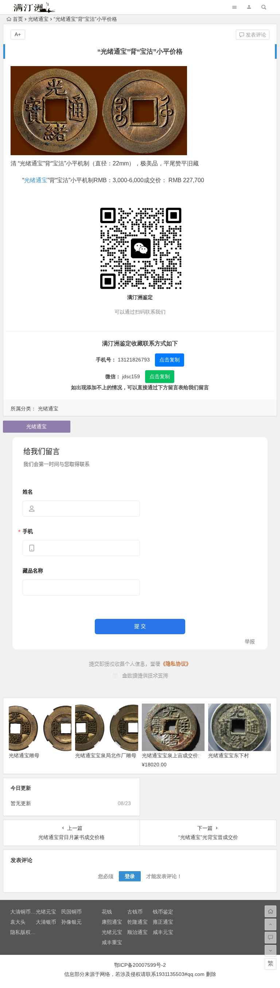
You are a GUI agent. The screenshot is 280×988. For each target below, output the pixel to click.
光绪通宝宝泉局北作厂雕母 (105, 755)
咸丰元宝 (163, 932)
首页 (18, 19)
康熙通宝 (112, 922)
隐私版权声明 (25, 932)
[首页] (270, 911)
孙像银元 (71, 922)
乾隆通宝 (137, 922)
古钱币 (135, 912)
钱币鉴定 (163, 912)
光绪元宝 (46, 912)
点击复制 (169, 360)
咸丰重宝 (112, 942)
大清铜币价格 (25, 912)
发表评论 (255, 35)
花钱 (107, 912)
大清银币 (46, 922)
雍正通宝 (163, 922)
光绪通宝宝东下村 (228, 755)
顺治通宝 (137, 932)
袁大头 (18, 922)
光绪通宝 (38, 19)
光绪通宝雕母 (24, 755)
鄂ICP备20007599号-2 (140, 965)
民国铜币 (71, 912)
